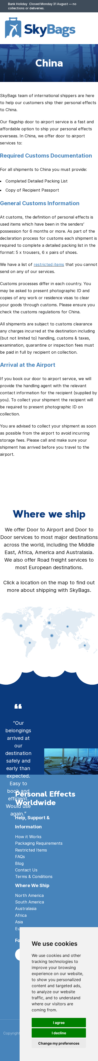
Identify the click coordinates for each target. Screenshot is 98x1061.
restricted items (49, 264)
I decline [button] (59, 1033)
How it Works (28, 836)
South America (29, 902)
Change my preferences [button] (58, 1043)
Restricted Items (31, 850)
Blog (19, 863)
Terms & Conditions (34, 876)
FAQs (20, 856)
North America (29, 895)
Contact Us (26, 870)
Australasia (25, 908)
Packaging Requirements (39, 843)
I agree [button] (59, 1022)
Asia (19, 922)
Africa (21, 915)
